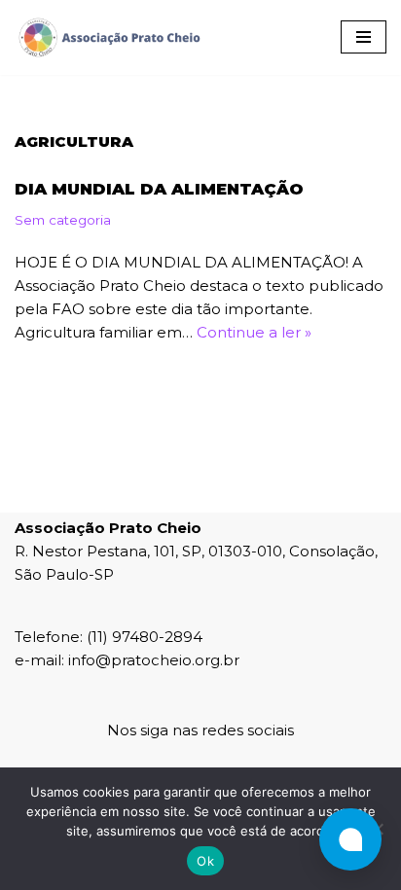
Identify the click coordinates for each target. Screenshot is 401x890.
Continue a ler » (254, 332)
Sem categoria (63, 220)
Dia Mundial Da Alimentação (159, 188)
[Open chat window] (350, 839)
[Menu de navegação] (363, 36)
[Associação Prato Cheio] (109, 37)
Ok (205, 861)
